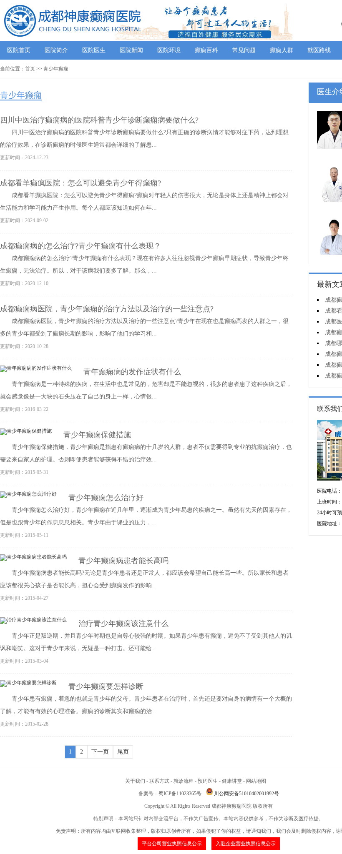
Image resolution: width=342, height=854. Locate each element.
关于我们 (135, 781)
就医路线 (319, 50)
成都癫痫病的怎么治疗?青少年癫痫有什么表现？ (80, 246)
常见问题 (244, 50)
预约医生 (208, 781)
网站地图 (256, 781)
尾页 (123, 752)
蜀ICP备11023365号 (179, 793)
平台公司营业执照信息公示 (172, 843)
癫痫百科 (206, 50)
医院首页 (18, 50)
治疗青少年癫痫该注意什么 (123, 623)
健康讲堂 (232, 781)
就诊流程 (184, 781)
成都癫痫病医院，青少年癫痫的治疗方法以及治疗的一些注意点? (107, 309)
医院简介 (56, 50)
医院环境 (169, 50)
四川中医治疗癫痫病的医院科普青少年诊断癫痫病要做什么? (99, 120)
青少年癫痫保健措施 (97, 435)
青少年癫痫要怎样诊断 (105, 686)
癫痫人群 (281, 50)
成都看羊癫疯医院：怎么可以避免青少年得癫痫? (80, 183)
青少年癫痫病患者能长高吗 (123, 560)
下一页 (100, 752)
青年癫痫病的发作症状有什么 (132, 372)
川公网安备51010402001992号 (246, 793)
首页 (30, 69)
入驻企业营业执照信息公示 (246, 843)
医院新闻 (131, 50)
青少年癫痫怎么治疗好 (105, 497)
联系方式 (159, 781)
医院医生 (94, 50)
